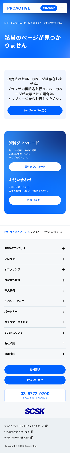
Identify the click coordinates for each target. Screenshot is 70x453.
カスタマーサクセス (16, 322)
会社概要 (9, 343)
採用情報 (9, 353)
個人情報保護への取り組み (17, 431)
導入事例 (9, 290)
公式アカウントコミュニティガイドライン (24, 425)
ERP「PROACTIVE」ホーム (17, 23)
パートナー (11, 311)
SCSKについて (13, 332)
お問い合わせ (49, 8)
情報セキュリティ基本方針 (16, 437)
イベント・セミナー (15, 301)
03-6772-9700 (35, 393)
